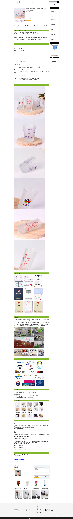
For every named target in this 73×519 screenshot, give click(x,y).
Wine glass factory (50, 516)
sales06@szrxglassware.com (50, 510)
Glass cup (24, 516)
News (29, 5)
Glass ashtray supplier (44, 516)
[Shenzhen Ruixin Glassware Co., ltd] (18, 2)
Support (26, 510)
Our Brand (26, 511)
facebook (37, 512)
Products (20, 5)
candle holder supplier (19, 516)
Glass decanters (53, 37)
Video (33, 5)
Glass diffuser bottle (53, 11)
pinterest (37, 508)
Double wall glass (16, 510)
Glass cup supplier (56, 516)
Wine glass (52, 16)
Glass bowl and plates (53, 34)
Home (16, 5)
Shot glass (19, 6)
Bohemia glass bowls (17, 506)
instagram (37, 506)
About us (37, 5)
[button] (58, 50)
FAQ (26, 514)
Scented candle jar (53, 9)
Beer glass (52, 14)
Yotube (37, 511)
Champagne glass (53, 19)
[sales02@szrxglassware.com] (14, 469)
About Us (26, 506)
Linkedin (37, 509)
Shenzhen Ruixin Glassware (37, 518)
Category (16, 6)
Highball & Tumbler (53, 24)
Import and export (38, 516)
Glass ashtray (52, 39)
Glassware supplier (32, 516)
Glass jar (52, 29)
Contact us (25, 5)
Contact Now (28, 20)
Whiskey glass (52, 21)
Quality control (27, 509)
